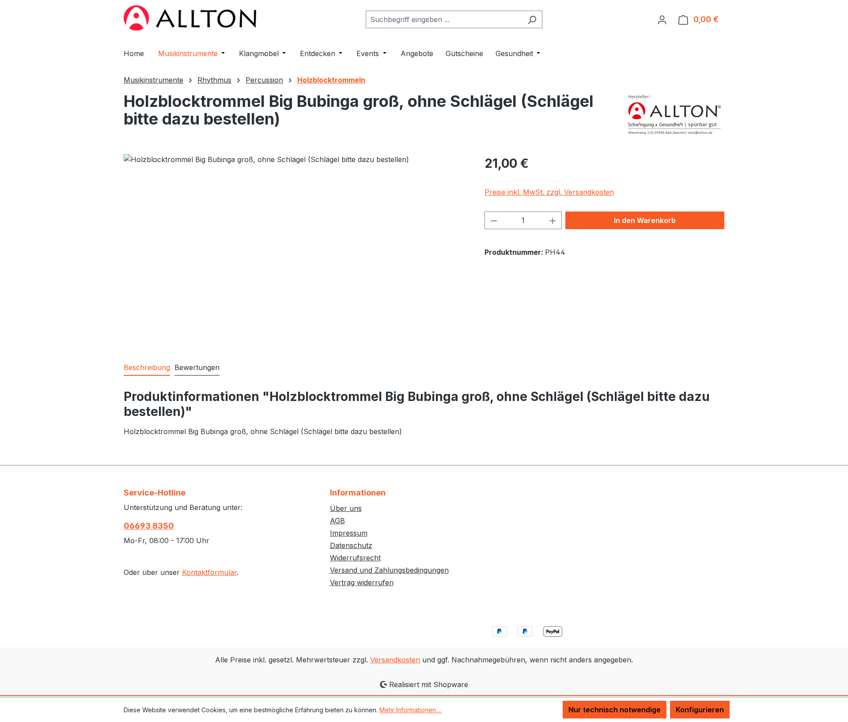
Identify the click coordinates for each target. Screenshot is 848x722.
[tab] (147, 368)
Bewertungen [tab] (197, 367)
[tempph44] (295, 249)
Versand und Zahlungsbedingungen (389, 570)
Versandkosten (395, 659)
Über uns (346, 508)
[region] (295, 249)
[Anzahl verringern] (494, 220)
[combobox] (444, 19)
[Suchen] (532, 19)
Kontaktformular (209, 572)
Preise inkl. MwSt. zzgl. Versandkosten (549, 192)
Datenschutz (351, 545)
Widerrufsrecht (355, 557)
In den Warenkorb (645, 220)
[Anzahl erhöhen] (553, 220)
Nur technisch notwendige (614, 709)
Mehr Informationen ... (410, 710)
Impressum (348, 533)
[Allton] (674, 114)
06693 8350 (149, 525)
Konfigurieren (700, 709)
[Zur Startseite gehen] (190, 17)
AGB (337, 520)
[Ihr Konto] (662, 19)
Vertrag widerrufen (362, 582)
